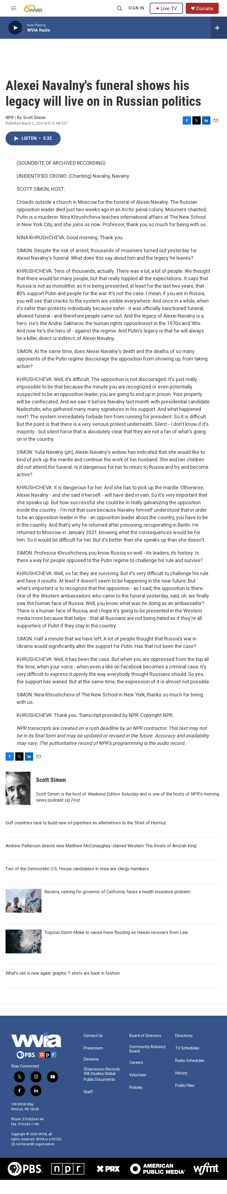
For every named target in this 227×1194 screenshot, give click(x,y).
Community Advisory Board (147, 1049)
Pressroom (93, 1048)
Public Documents (99, 1079)
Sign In (136, 8)
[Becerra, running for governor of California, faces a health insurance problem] (24, 901)
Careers (136, 1063)
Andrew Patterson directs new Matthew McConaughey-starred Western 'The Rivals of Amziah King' (101, 845)
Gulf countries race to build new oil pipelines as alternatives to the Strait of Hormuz (86, 822)
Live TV (169, 8)
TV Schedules (187, 1048)
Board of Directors (145, 1036)
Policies (136, 1087)
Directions (184, 1036)
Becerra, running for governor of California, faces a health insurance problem (117, 891)
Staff (88, 1092)
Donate (204, 8)
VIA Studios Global (99, 1074)
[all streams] (219, 28)
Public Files (184, 1086)
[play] (15, 28)
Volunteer (137, 1075)
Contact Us (93, 1036)
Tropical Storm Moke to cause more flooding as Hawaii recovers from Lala (116, 932)
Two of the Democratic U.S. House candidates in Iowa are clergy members (77, 868)
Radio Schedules (189, 1061)
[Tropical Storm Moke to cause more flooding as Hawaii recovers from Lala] (24, 941)
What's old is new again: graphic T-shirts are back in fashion (63, 973)
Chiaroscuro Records (102, 1069)
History (181, 1073)
